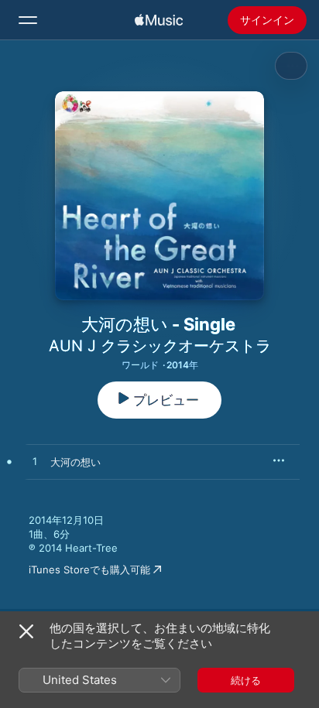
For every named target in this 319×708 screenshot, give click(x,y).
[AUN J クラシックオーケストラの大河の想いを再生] (34, 462)
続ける (246, 680)
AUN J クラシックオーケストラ (160, 346)
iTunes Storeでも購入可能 (89, 569)
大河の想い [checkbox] (75, 462)
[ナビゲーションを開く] (28, 20)
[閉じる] (26, 631)
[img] (159, 20)
